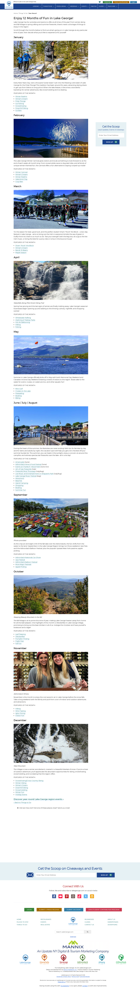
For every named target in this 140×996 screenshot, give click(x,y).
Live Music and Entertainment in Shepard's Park (34, 474)
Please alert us (61, 982)
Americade (19, 462)
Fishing (18, 327)
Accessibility (65, 986)
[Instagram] (73, 896)
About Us (111, 919)
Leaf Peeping (20, 634)
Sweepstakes (113, 922)
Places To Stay (22, 922)
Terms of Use (75, 976)
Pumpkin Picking (22, 639)
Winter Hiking (20, 783)
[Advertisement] (70, 837)
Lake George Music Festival (25, 476)
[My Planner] (92, 896)
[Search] (87, 932)
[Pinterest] (67, 896)
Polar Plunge (20, 101)
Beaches (18, 481)
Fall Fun (18, 644)
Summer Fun (20, 490)
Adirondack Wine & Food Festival (28, 464)
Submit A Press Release (49, 909)
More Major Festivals (23, 564)
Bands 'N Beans (21, 250)
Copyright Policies (85, 976)
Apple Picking (20, 567)
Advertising (112, 924)
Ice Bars (18, 110)
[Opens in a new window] (44, 959)
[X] (86, 896)
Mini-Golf (19, 389)
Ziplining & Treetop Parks (25, 320)
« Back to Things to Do (22, 803)
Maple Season (20, 253)
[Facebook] (54, 896)
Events (84, 6)
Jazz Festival (20, 560)
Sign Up (109, 142)
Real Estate (45, 924)
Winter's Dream (21, 99)
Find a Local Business (121, 2)
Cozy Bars (19, 182)
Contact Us (89, 924)
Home (16, 13)
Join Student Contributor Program (103, 909)
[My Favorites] (99, 2)
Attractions (19, 478)
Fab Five (94, 6)
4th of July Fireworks (23, 469)
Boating (18, 396)
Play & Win (111, 6)
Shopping (19, 485)
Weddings (73, 6)
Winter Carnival (21, 172)
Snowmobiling (21, 790)
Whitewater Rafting (23, 318)
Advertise (107, 2)
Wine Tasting (20, 711)
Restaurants (46, 919)
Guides (101, 6)
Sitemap (73, 936)
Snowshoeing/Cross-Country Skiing (29, 781)
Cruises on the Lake (23, 391)
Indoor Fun (19, 716)
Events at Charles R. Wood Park (27, 467)
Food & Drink (61, 6)
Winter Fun (19, 792)
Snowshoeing (20, 106)
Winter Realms (21, 96)
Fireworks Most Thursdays (25, 471)
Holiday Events (21, 795)
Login (133, 2)
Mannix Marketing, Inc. (70, 969)
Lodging (36, 6)
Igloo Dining (20, 713)
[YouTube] (60, 896)
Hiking (18, 325)
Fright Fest (19, 641)
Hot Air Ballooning (22, 322)
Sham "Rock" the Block (24, 246)
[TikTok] (79, 896)
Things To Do (47, 6)
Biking (17, 398)
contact (85, 986)
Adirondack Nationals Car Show (28, 557)
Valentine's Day (21, 179)
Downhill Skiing (21, 108)
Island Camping (21, 483)
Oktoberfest (20, 637)
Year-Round (32, 13)
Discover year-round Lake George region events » (38, 799)
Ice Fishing (19, 104)
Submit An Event (74, 909)
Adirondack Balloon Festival (26, 562)
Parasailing (19, 393)
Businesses (89, 919)
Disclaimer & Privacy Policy (64, 976)
